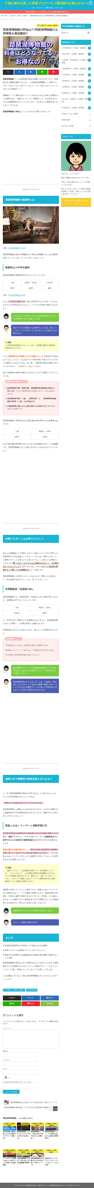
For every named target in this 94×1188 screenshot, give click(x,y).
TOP (33, 7)
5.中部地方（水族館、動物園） (73, 75)
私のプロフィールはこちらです (76, 202)
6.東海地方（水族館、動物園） (73, 81)
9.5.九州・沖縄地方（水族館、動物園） (75, 100)
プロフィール (40, 7)
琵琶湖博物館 (32, 990)
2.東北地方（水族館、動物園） (73, 54)
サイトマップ (58, 7)
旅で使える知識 (68, 126)
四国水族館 (66, 120)
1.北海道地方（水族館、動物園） (74, 48)
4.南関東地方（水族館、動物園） (74, 69)
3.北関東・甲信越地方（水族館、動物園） (75, 61)
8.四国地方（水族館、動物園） (73, 93)
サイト (5, 1069)
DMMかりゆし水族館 (70, 114)
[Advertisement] (31, 132)
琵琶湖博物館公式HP (17, 248)
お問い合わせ (49, 7)
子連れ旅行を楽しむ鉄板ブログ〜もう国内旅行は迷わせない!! (47, 3)
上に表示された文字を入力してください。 (18, 1082)
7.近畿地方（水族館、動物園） (14, 990)
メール (6, 1060)
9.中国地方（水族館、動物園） (73, 108)
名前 (5, 1051)
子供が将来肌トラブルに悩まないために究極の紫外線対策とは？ (47, 12)
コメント (7, 1028)
